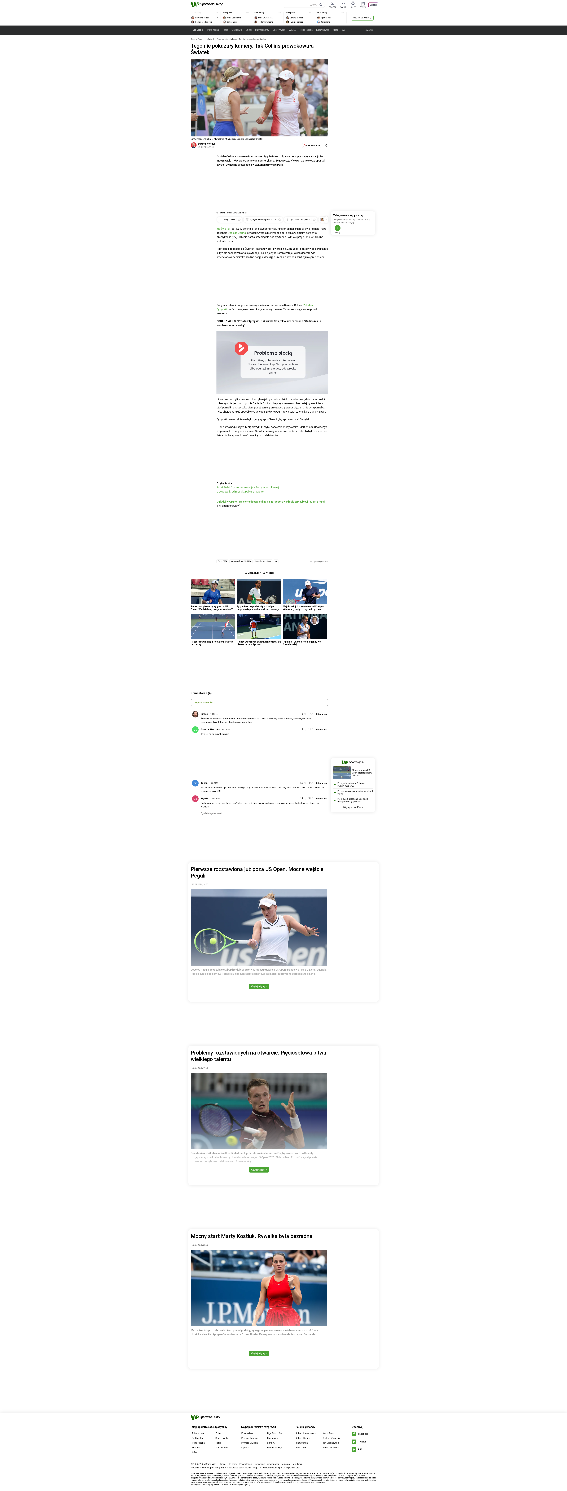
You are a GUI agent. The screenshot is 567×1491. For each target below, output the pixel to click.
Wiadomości (269, 1467)
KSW (194, 1452)
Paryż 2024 (222, 561)
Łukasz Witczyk (206, 143)
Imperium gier (293, 1467)
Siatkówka (237, 29)
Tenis (225, 29)
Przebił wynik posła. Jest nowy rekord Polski (355, 792)
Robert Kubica (302, 1438)
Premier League (249, 1438)
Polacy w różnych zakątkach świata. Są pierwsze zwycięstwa (259, 643)
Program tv (221, 1467)
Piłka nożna (213, 29)
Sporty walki (279, 29)
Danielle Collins (237, 232)
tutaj (248, 1484)
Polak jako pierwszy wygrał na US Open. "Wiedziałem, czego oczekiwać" (212, 608)
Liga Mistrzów (274, 1433)
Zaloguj (373, 5)
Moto (335, 29)
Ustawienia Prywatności (266, 1464)
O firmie (222, 1464)
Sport (281, 1467)
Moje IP (257, 1467)
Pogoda (195, 1467)
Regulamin (297, 1464)
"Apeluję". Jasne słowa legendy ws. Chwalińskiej (302, 643)
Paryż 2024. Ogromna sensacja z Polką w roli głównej (247, 487)
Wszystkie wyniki (361, 18)
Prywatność (245, 1464)
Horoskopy (207, 1467)
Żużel (249, 29)
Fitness (196, 1447)
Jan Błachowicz (330, 1442)
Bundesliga (272, 1438)
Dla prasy (232, 1464)
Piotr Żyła (300, 1447)
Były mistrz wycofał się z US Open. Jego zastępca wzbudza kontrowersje (258, 608)
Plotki (248, 1467)
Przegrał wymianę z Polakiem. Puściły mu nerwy (212, 643)
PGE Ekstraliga (274, 1447)
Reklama (285, 1464)
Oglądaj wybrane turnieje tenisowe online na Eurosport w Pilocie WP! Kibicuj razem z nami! (270, 501)
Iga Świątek (210, 39)
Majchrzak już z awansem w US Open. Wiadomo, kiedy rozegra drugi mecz (304, 608)
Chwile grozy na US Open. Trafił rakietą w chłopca (362, 773)
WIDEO (292, 29)
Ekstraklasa (247, 1433)
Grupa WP (210, 1464)
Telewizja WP (236, 1467)
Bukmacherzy (262, 29)
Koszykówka (322, 29)
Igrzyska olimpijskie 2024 (241, 561)
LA (343, 29)
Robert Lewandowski (306, 1433)
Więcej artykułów (352, 807)
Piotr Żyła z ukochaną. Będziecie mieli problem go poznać (353, 800)
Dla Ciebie (198, 29)
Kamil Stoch (328, 1433)
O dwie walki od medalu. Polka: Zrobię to (240, 491)
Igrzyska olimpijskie (263, 561)
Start (193, 39)
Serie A (270, 1442)
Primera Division (249, 1442)
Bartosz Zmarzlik (331, 1438)
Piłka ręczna (306, 29)
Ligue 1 (245, 1447)
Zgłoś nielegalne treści (211, 813)
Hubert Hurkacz (330, 1447)
